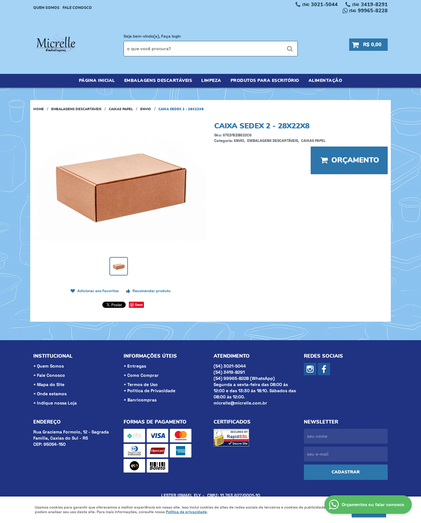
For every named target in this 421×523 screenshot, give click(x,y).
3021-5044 (320, 4)
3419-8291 (370, 4)
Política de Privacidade (151, 390)
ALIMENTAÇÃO (325, 80)
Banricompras (142, 400)
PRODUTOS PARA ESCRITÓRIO (265, 80)
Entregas (136, 366)
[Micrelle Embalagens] (324, 369)
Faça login (171, 36)
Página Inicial (97, 80)
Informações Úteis (150, 356)
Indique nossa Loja (57, 403)
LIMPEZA (211, 80)
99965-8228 (368, 10)
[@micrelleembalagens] (310, 369)
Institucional (52, 356)
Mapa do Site (50, 384)
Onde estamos (52, 393)
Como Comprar (143, 375)
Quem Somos (46, 8)
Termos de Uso (142, 384)
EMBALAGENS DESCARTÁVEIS (158, 80)
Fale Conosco (77, 8)
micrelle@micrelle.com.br (240, 403)
